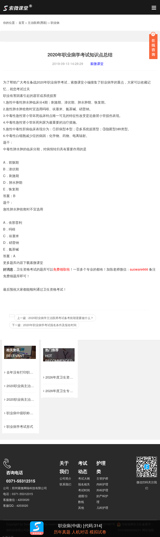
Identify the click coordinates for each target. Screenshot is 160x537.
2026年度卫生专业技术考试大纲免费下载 (75, 390)
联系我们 (65, 484)
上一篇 (55, 318)
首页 (21, 22)
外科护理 (102, 490)
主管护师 (102, 478)
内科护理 (102, 484)
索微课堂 (97, 63)
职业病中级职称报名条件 (24, 412)
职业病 (55, 22)
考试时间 (84, 490)
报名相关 (84, 484)
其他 (81, 507)
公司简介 (65, 478)
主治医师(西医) (37, 22)
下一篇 (44, 325)
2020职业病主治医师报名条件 (28, 399)
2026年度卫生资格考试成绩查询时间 (72, 377)
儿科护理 (102, 507)
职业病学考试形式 (19, 426)
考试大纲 (84, 478)
